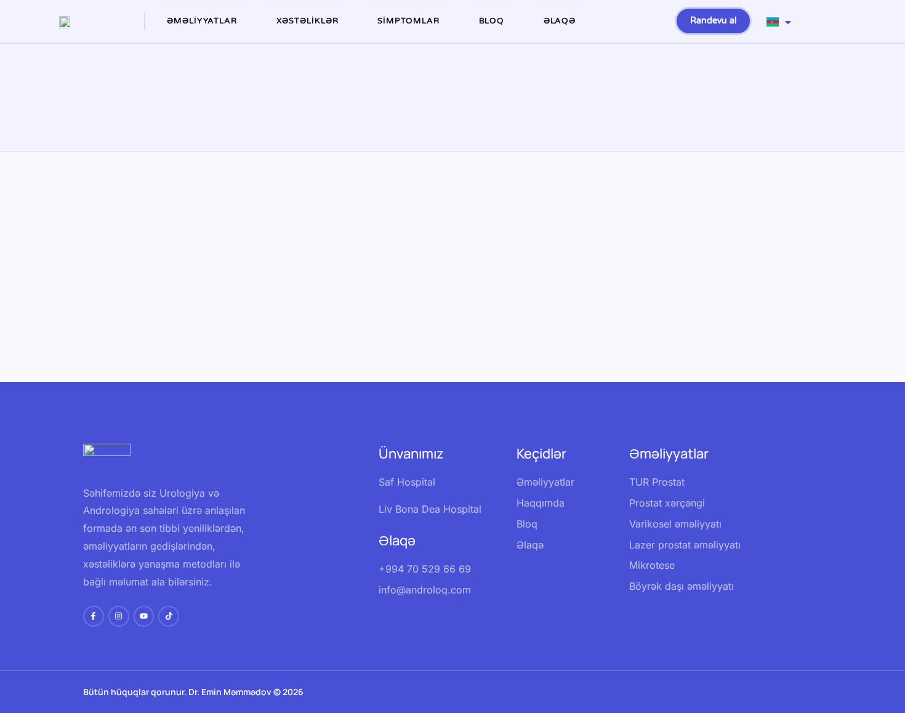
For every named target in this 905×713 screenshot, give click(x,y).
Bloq (492, 21)
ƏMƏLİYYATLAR (202, 21)
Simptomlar (408, 21)
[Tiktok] (168, 616)
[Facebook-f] (93, 616)
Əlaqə (560, 21)
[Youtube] (144, 616)
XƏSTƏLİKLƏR (307, 21)
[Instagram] (118, 616)
